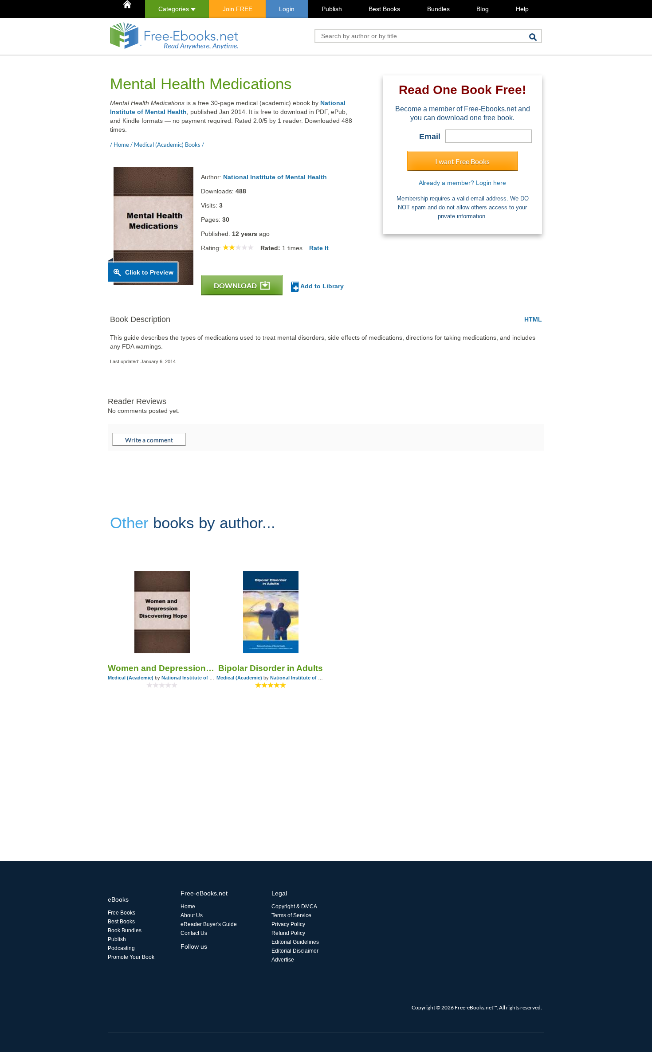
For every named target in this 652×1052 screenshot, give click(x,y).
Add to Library (321, 286)
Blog (482, 8)
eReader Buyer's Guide (209, 924)
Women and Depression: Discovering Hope (162, 668)
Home (188, 906)
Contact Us (194, 933)
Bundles (438, 8)
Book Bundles (124, 930)
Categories (174, 8)
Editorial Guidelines (295, 942)
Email (429, 136)
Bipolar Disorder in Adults (270, 668)
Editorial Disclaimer (294, 951)
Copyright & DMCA (294, 906)
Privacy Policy (288, 924)
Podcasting (121, 948)
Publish (332, 8)
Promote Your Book (131, 957)
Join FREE (237, 8)
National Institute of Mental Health (275, 177)
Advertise (282, 960)
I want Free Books (462, 161)
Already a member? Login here (462, 182)
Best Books (384, 8)
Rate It (319, 247)
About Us (192, 915)
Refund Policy (288, 933)
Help (522, 8)
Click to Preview (149, 272)
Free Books (121, 913)
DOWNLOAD (236, 285)
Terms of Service (291, 915)
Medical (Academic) (130, 677)
